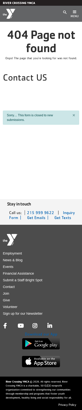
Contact (9, 287)
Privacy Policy (67, 404)
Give (6, 300)
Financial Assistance (18, 273)
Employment (12, 253)
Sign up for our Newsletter (23, 313)
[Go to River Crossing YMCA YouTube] (20, 325)
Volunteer (10, 307)
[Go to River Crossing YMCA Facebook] (5, 325)
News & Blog (13, 260)
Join (6, 293)
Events (8, 267)
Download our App (41, 334)
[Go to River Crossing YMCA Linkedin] (50, 325)
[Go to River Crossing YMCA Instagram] (35, 325)
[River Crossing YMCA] (9, 14)
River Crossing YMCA (19, 3)
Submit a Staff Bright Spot (22, 280)
